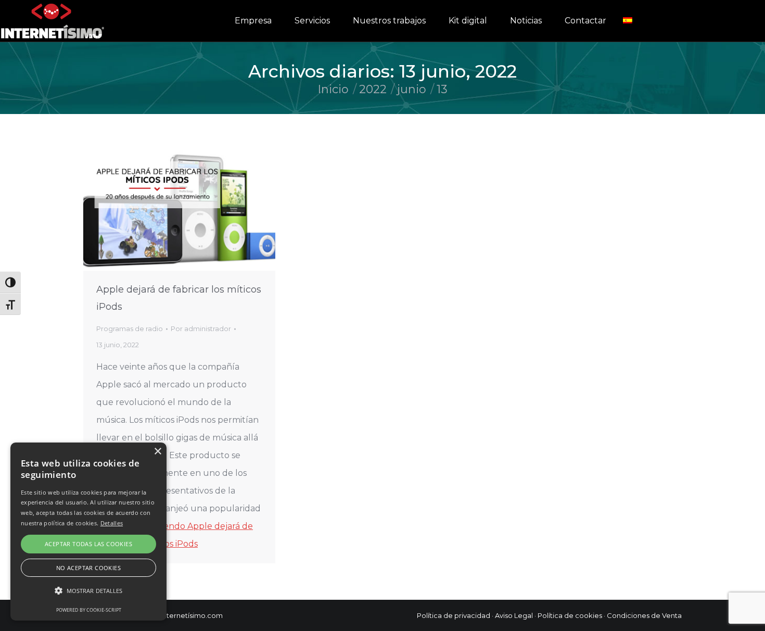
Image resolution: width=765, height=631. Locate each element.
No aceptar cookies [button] (88, 568)
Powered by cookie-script (88, 610)
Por (201, 328)
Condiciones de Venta (644, 615)
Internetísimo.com (192, 615)
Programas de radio (129, 328)
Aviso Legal (514, 615)
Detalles (111, 523)
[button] (88, 591)
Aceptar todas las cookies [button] (88, 544)
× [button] (157, 452)
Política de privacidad (453, 615)
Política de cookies (570, 615)
